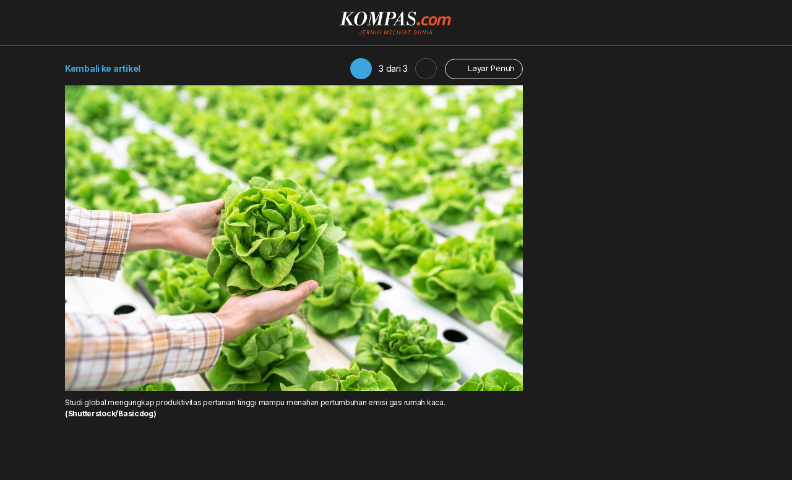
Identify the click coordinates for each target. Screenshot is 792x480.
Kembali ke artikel (102, 68)
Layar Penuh (490, 68)
